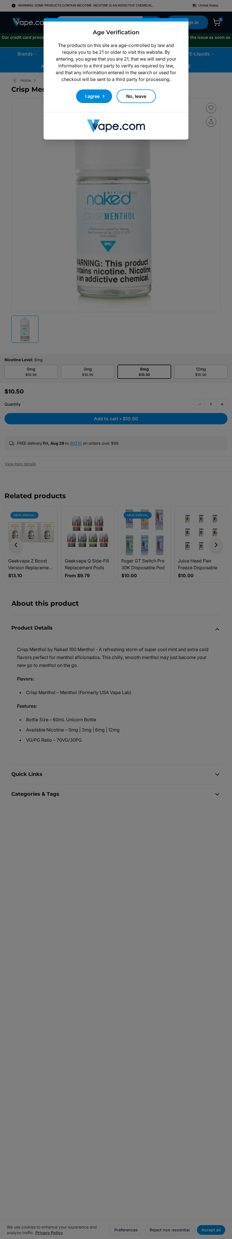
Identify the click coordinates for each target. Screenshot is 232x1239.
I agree (92, 96)
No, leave (136, 96)
